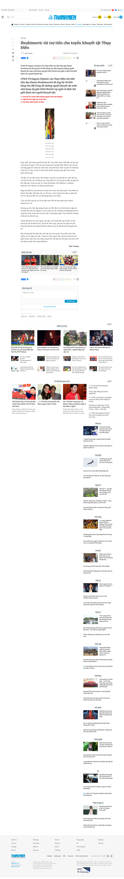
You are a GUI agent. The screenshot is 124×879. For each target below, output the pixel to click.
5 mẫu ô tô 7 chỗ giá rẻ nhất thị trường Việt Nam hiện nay (97, 794)
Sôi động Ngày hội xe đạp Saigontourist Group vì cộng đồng (97, 535)
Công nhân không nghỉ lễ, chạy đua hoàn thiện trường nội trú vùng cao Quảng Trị (105, 651)
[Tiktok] (119, 10)
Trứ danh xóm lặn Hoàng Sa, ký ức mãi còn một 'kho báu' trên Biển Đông (105, 429)
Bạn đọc (101, 840)
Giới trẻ (51, 24)
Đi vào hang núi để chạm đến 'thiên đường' (96, 566)
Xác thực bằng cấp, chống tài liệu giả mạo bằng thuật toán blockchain (97, 660)
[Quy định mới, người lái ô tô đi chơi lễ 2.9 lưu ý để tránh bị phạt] (90, 778)
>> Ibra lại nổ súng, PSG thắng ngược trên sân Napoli (41, 97)
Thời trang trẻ (108, 24)
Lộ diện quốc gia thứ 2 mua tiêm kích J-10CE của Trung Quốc (106, 460)
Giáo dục (57, 24)
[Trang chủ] (12, 24)
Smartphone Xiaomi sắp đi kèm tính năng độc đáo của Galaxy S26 (97, 756)
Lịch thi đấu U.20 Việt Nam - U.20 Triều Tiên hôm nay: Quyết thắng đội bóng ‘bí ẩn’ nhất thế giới (106, 683)
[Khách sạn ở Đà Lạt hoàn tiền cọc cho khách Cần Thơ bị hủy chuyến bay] (90, 557)
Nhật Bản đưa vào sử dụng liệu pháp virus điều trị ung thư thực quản (105, 713)
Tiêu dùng (100, 24)
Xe (90, 24)
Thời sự (22, 24)
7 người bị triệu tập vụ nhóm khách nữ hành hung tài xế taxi (97, 440)
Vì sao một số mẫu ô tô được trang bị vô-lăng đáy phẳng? (97, 787)
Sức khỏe (45, 24)
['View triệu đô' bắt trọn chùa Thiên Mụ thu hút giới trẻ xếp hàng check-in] (90, 619)
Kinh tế (33, 24)
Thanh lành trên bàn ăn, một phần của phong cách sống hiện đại (97, 826)
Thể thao (79, 24)
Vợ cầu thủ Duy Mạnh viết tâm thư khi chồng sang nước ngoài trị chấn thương (97, 603)
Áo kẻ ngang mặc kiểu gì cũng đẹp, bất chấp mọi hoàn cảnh (96, 819)
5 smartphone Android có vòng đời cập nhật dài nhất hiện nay (98, 762)
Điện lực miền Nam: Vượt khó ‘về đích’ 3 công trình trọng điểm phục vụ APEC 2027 (97, 501)
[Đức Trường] (22, 53)
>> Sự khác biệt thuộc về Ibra (32, 102)
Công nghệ (85, 24)
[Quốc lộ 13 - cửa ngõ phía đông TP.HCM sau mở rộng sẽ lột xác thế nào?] (90, 492)
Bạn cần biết (33, 10)
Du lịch (62, 24)
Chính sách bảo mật (81, 856)
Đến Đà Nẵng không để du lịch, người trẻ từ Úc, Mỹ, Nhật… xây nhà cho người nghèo (97, 629)
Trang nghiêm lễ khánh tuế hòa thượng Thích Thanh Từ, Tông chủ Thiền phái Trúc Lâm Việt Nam (105, 525)
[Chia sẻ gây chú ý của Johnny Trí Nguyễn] (90, 587)
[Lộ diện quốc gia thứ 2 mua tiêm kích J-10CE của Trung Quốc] (90, 462)
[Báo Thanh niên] (18, 856)
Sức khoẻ (36, 843)
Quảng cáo (57, 856)
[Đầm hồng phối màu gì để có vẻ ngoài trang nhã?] (90, 810)
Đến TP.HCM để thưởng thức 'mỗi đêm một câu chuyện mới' (97, 572)
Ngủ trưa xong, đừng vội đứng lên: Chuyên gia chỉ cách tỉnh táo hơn (97, 730)
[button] (13, 39)
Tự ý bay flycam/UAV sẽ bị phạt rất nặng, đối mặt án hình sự (97, 508)
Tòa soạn (70, 856)
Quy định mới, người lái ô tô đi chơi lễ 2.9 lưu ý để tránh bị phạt (106, 776)
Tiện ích (40, 10)
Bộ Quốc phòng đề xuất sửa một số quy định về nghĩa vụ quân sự (97, 446)
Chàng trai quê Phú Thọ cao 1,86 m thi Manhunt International (95, 597)
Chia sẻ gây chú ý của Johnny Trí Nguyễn (105, 585)
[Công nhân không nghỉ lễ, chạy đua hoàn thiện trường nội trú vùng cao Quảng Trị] (90, 651)
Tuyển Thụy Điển (41, 316)
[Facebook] (116, 10)
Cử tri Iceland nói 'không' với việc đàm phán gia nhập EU (97, 476)
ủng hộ (49, 316)
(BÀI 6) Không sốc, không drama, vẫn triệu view (96, 635)
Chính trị (16, 24)
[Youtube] (113, 10)
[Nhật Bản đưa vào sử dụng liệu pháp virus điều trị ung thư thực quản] (90, 714)
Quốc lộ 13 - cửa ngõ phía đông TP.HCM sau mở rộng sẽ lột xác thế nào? (105, 491)
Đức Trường (28, 53)
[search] (18, 17)
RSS (64, 856)
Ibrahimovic (32, 316)
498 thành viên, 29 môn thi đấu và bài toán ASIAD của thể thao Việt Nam (96, 699)
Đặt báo (49, 856)
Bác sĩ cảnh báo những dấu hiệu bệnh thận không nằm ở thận (96, 724)
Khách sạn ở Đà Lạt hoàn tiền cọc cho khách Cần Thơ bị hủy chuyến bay (106, 556)
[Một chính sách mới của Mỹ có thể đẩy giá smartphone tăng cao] (90, 746)
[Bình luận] (13, 53)
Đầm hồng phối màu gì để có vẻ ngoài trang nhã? (105, 808)
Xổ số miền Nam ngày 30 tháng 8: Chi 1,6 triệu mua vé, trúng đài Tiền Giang (97, 542)
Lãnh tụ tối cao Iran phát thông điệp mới (95, 471)
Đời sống (39, 24)
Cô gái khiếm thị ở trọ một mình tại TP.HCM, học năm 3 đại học (98, 667)
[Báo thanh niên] (62, 17)
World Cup (24, 316)
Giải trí (73, 24)
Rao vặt (100, 843)
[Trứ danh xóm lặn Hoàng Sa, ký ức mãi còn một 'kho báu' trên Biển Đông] (90, 430)
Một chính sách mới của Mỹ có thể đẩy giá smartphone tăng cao (105, 744)
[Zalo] (121, 10)
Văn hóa (67, 24)
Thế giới (27, 24)
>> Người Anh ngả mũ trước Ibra (33, 99)
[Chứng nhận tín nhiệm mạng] (83, 870)
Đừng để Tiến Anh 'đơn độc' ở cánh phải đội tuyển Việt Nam (96, 692)
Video (94, 24)
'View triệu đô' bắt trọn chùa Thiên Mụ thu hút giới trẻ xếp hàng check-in (105, 618)
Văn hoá (57, 843)
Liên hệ (47, 10)
